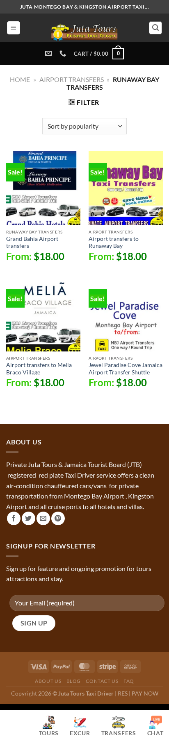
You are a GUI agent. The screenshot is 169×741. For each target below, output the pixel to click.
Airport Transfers (71, 79)
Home (20, 79)
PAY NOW (145, 693)
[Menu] (13, 28)
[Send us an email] (43, 518)
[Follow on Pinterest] (58, 518)
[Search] (155, 27)
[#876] (63, 53)
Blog (73, 681)
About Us (48, 681)
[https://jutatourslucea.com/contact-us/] (49, 53)
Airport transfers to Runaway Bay (114, 242)
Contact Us (102, 681)
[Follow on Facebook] (14, 518)
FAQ (128, 681)
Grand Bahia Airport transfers (32, 242)
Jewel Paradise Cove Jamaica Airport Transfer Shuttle (125, 369)
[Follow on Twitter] (28, 518)
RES (123, 693)
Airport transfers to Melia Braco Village (39, 369)
